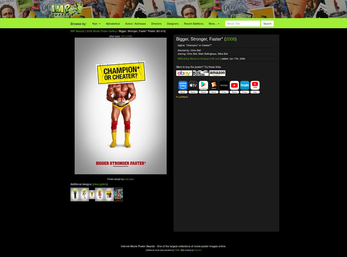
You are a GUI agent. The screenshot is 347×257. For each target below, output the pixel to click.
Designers (173, 23)
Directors (156, 23)
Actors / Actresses (135, 23)
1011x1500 (126, 36)
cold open (129, 178)
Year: (95, 23)
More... (213, 23)
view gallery (100, 184)
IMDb (180, 58)
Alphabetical (113, 23)
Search (267, 23)
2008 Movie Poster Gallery (101, 31)
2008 (230, 38)
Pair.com (197, 250)
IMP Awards (77, 31)
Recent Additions (193, 23)
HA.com (215, 58)
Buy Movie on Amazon (197, 58)
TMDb (177, 250)
